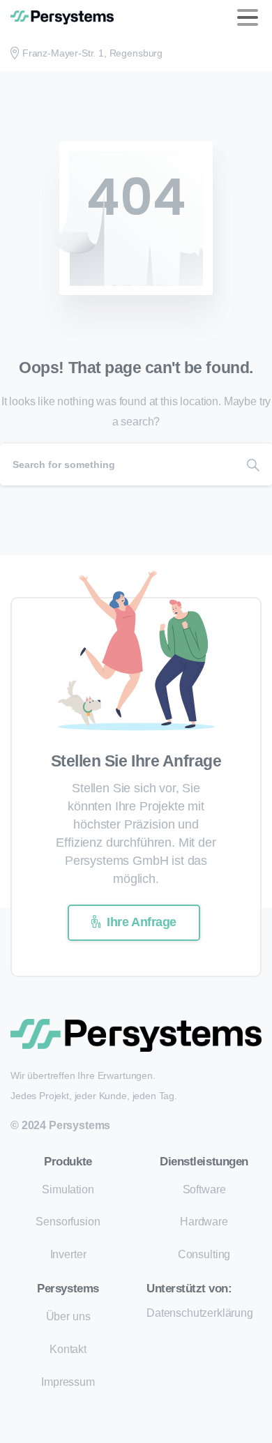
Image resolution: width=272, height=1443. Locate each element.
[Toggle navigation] (248, 17)
